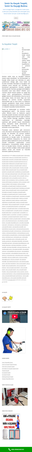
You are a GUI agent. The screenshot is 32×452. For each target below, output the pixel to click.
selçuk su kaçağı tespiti (21, 202)
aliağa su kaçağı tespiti (18, 155)
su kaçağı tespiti (9, 210)
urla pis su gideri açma (13, 257)
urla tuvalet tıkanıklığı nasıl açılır (18, 278)
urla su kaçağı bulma (11, 265)
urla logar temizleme (16, 245)
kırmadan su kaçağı (7, 192)
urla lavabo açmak (19, 239)
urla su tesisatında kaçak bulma (21, 273)
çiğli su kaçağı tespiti (14, 167)
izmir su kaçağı (20, 176)
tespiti (21, 216)
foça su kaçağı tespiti (22, 169)
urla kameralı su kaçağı (7, 231)
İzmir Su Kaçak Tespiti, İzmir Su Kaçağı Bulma (16, 4)
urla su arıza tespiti (21, 263)
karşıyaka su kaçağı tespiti (12, 188)
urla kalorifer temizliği (17, 227)
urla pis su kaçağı (14, 259)
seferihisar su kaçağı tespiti (9, 202)
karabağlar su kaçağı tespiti (9, 186)
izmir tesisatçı (13, 184)
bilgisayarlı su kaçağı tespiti (16, 163)
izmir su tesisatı (22, 182)
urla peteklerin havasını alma (18, 253)
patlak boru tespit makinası (13, 200)
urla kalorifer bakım (7, 227)
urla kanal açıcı (17, 231)
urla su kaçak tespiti (11, 271)
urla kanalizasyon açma (23, 233)
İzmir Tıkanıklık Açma (7, 362)
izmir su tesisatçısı (10, 180)
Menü (16, 18)
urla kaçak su (10, 225)
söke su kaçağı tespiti (14, 204)
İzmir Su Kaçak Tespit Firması (9, 364)
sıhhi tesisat (5, 204)
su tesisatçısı (25, 214)
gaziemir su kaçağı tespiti (8, 172)
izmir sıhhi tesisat (22, 174)
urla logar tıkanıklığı (12, 247)
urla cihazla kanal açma (11, 220)
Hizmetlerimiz (5, 155)
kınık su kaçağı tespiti (22, 190)
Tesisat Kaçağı (5, 370)
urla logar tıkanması (22, 247)
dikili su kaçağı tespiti (11, 169)
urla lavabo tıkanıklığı (17, 241)
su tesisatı (4, 216)
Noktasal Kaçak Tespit (7, 376)
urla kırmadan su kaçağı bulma (9, 235)
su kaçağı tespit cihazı (12, 208)
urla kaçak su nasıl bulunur (21, 225)
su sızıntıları (13, 214)
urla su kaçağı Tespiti (10, 269)
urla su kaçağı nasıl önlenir (13, 267)
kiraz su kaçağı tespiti (11, 190)
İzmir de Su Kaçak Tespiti (8, 366)
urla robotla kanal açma (13, 261)
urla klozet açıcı (9, 237)
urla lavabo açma (10, 239)
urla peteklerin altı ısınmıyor (14, 251)
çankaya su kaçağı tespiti (15, 165)
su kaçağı (22, 204)
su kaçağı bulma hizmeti (12, 206)
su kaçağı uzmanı (18, 210)
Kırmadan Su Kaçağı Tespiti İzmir (10, 368)
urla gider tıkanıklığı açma (12, 222)
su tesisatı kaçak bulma (13, 216)
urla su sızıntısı (20, 271)
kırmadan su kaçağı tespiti (18, 192)
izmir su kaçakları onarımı (15, 178)
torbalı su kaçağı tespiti (15, 218)
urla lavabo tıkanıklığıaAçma (19, 243)
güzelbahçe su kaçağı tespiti (22, 172)
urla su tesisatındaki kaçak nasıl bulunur (12, 276)
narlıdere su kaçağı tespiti (12, 198)
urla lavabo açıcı (18, 237)
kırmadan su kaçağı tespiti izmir (10, 194)
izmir (3, 174)
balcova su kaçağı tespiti (15, 157)
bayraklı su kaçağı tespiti (15, 159)
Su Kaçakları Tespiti (9, 44)
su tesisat (19, 214)
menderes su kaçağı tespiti (12, 196)
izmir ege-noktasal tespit (11, 174)
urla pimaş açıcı (11, 255)
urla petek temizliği (17, 249)
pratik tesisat (23, 200)
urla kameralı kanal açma (22, 229)
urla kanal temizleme (11, 233)
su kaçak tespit (15, 212)
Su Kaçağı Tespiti (6, 372)
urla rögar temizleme (10, 263)
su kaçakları (23, 212)
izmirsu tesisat (21, 184)
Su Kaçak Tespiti (6, 374)
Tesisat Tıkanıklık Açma (8, 379)
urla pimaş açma (19, 255)
